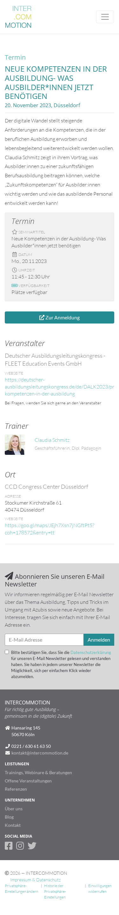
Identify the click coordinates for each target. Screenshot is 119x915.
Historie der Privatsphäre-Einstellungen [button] (55, 891)
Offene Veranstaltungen (28, 780)
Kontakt (13, 825)
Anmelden (99, 640)
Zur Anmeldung (62, 317)
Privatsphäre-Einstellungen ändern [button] (21, 888)
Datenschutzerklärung (90, 652)
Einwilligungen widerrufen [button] (99, 888)
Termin (15, 57)
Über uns (14, 808)
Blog (9, 817)
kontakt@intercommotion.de (39, 752)
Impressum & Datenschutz (35, 879)
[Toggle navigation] (105, 16)
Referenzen (16, 789)
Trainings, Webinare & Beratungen (38, 772)
